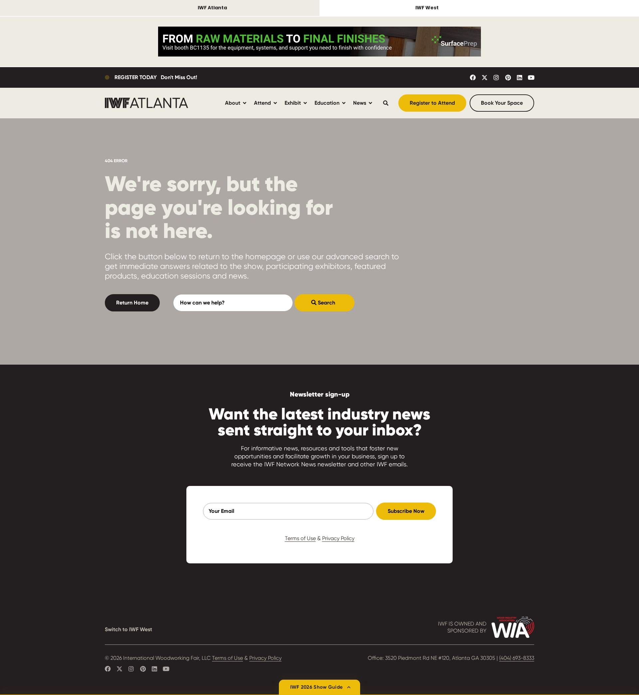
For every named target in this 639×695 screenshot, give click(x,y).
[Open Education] (343, 103)
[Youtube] (531, 77)
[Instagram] (496, 77)
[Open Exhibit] (305, 103)
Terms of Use (300, 538)
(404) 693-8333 (516, 658)
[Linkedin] (520, 77)
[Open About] (244, 103)
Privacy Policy (338, 538)
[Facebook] (473, 77)
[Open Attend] (275, 103)
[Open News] (370, 103)
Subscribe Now (406, 511)
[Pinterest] (508, 77)
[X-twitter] (485, 77)
